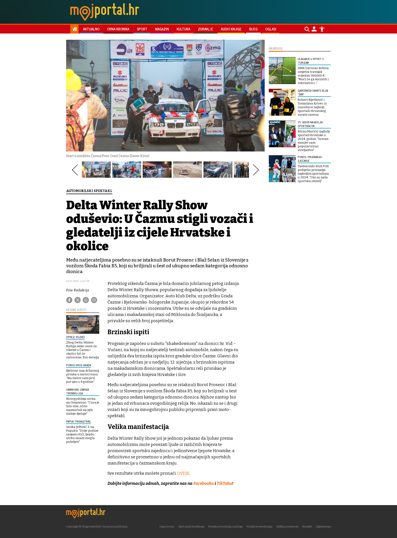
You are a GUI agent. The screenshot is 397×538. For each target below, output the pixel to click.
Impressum (166, 526)
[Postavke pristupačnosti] (322, 29)
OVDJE (183, 473)
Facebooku (204, 483)
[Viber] (94, 300)
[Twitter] (77, 300)
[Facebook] (69, 300)
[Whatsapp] (86, 300)
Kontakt (307, 526)
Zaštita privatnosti (287, 526)
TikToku (224, 483)
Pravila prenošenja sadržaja (225, 526)
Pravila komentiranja (259, 526)
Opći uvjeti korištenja (191, 526)
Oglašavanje (323, 526)
